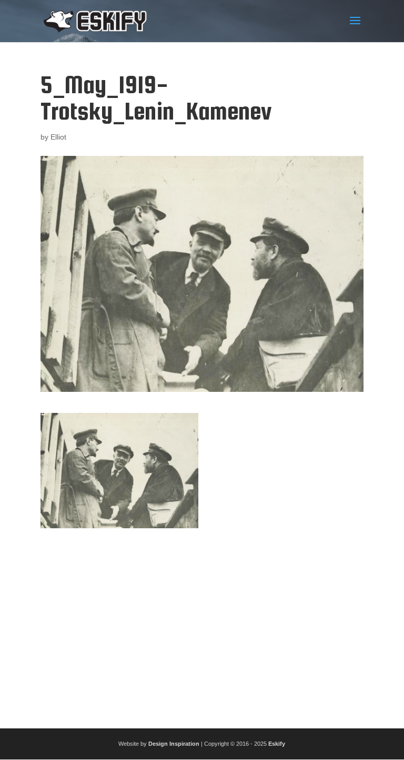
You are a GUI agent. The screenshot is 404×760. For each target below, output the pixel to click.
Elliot (58, 137)
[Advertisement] (202, 624)
